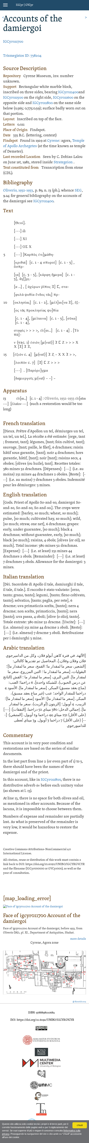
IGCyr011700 (13, 41)
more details (78, 939)
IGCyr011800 (42, 103)
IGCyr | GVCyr (24, 5)
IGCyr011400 (68, 92)
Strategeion (63, 162)
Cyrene (53, 140)
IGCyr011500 (13, 97)
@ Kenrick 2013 (79, 1001)
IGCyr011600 (63, 97)
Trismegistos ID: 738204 (22, 55)
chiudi (80, 1125)
